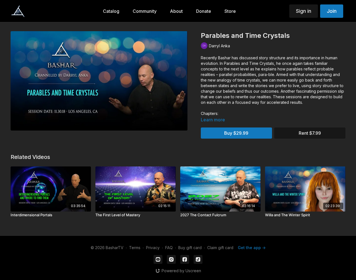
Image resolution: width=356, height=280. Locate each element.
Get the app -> (252, 247)
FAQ (169, 247)
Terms (134, 247)
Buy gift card (190, 247)
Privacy (153, 247)
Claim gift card (220, 247)
